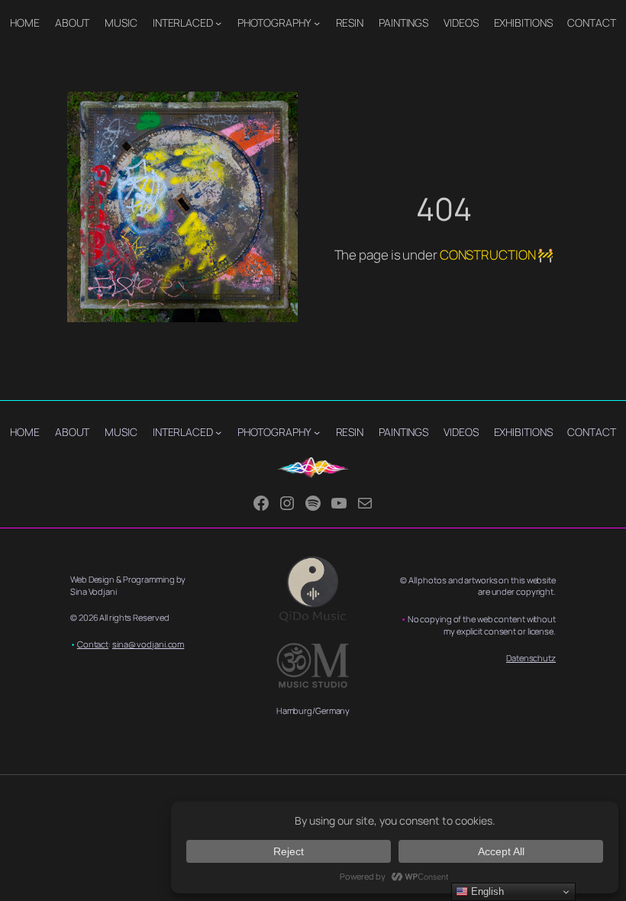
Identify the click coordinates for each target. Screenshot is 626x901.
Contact (92, 644)
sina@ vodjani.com (148, 644)
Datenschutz (531, 658)
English (485, 891)
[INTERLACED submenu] (218, 23)
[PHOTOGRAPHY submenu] (317, 23)
